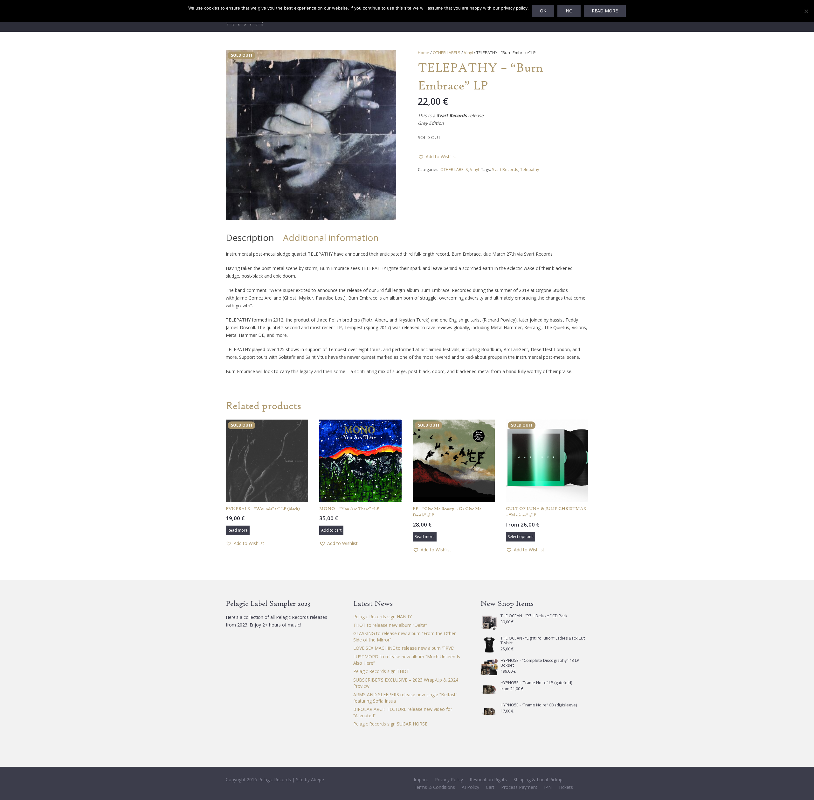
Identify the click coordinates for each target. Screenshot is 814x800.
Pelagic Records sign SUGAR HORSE (390, 724)
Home (423, 52)
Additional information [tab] (331, 237)
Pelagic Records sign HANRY (382, 616)
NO (569, 11)
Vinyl (468, 52)
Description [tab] (250, 237)
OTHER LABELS (446, 52)
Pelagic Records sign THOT (381, 671)
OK (543, 11)
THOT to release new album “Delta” (390, 625)
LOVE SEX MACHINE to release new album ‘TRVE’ (403, 648)
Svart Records (505, 169)
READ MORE (605, 11)
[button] (387, 58)
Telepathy (529, 169)
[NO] (806, 11)
